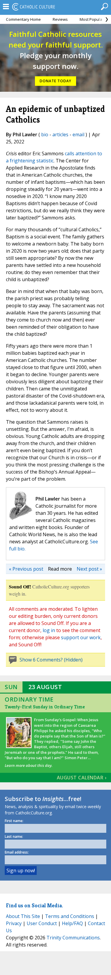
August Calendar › (82, 777)
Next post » (89, 569)
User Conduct (42, 923)
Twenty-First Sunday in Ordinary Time (45, 707)
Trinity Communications (73, 937)
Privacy (14, 923)
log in (49, 630)
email (78, 134)
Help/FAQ (72, 923)
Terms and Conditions (69, 916)
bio (44, 134)
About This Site (23, 916)
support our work (81, 637)
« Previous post (26, 569)
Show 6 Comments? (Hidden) (51, 659)
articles (60, 134)
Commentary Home (23, 19)
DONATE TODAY (55, 80)
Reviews (60, 19)
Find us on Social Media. (34, 905)
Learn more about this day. (28, 765)
